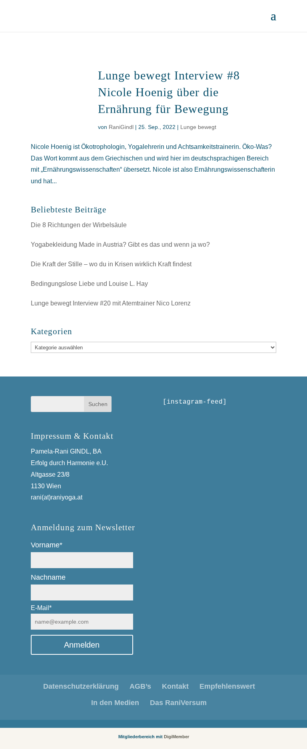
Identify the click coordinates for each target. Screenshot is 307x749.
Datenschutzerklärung (81, 686)
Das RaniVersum (178, 703)
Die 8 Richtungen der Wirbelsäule (79, 225)
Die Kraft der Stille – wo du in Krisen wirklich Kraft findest (111, 264)
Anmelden (82, 644)
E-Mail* (41, 607)
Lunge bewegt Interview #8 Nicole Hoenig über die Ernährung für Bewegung (169, 92)
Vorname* (46, 545)
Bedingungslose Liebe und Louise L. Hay (89, 283)
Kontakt (175, 686)
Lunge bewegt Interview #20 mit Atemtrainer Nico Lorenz (111, 303)
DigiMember (176, 736)
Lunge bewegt (198, 127)
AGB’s (140, 686)
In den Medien (115, 703)
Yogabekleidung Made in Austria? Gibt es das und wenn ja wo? (120, 244)
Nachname (48, 577)
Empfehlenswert (227, 686)
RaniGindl (121, 127)
